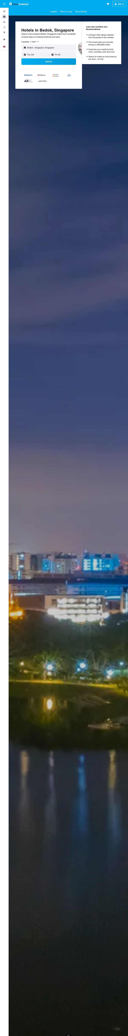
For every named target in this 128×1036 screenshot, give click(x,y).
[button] (4, 4)
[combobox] (30, 41)
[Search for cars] (4, 21)
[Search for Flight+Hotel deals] (4, 27)
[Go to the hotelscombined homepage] (18, 4)
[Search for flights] (4, 11)
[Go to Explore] (4, 32)
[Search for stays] (4, 16)
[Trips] (4, 39)
